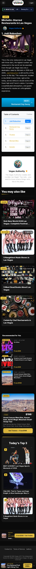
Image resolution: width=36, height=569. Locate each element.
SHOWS (4, 202)
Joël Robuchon (12, 73)
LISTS (4, 268)
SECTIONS (5, 232)
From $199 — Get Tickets (24, 535)
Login (31, 3)
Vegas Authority (15, 28)
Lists (6, 17)
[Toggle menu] (3, 3)
